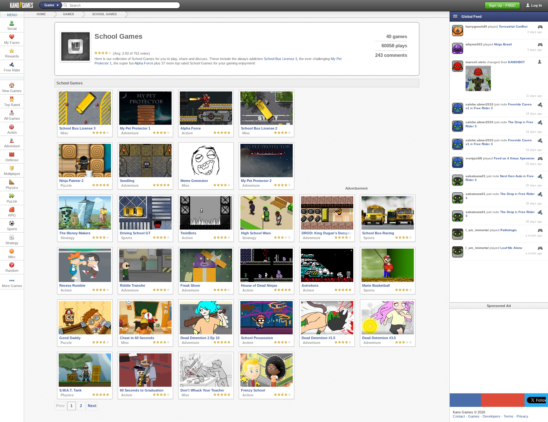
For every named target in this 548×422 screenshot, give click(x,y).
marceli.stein (476, 62)
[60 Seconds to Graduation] (145, 385)
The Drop (515, 122)
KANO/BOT (516, 62)
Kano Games (19, 5)
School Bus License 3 (280, 59)
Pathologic (508, 230)
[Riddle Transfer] (145, 281)
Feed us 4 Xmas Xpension (514, 158)
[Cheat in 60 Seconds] (145, 333)
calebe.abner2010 (479, 104)
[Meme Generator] (206, 176)
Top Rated (12, 105)
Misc (12, 257)
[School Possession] (266, 333)
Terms (508, 416)
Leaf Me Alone (511, 248)
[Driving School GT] (145, 228)
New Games (12, 91)
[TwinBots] (206, 228)
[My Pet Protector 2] (266, 176)
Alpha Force (143, 63)
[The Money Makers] (85, 228)
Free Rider (12, 70)
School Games (104, 14)
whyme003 (474, 44)
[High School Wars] (266, 228)
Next (92, 406)
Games (68, 14)
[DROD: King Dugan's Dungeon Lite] (327, 228)
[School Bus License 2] (266, 123)
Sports (12, 229)
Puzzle (12, 201)
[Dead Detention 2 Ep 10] (206, 333)
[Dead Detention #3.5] (388, 333)
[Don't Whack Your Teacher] (206, 385)
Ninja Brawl (503, 44)
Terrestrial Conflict (513, 26)
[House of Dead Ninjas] (266, 281)
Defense (11, 160)
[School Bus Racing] (388, 228)
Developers (491, 416)
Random (11, 270)
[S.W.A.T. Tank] (85, 385)
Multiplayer (12, 174)
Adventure (12, 146)
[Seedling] (145, 176)
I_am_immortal (477, 230)
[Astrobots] (327, 281)
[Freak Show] (206, 281)
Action (12, 132)
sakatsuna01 (476, 176)
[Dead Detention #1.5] (327, 333)
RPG (12, 215)
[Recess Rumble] (85, 281)
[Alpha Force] (206, 123)
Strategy (11, 243)
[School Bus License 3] (85, 123)
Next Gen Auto (511, 176)
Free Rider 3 (483, 108)
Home (41, 14)
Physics (12, 188)
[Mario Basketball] (388, 281)
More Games (12, 286)
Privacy (522, 416)
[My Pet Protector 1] (145, 123)
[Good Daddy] (85, 333)
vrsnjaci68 (474, 158)
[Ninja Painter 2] (85, 176)
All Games (12, 118)
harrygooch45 (476, 26)
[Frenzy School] (266, 385)
